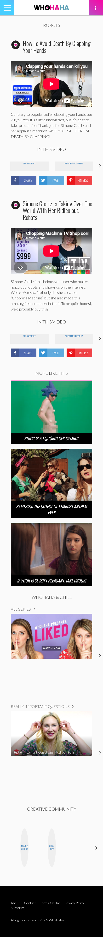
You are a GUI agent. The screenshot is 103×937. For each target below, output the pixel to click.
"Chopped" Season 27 (74, 336)
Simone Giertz (29, 163)
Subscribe (18, 908)
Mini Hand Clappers (73, 163)
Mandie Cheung (24, 847)
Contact (30, 903)
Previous (6, 847)
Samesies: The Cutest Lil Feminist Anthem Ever (51, 509)
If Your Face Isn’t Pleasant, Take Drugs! (51, 580)
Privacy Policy (74, 903)
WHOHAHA (51, 8)
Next (96, 847)
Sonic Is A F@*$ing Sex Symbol (51, 438)
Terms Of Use (50, 903)
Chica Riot (51, 847)
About (15, 903)
